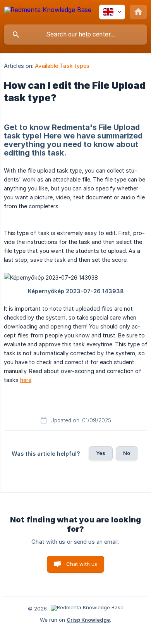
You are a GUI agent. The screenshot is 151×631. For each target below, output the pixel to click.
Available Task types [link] (62, 65)
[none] (47, 11)
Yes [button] (100, 453)
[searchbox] (75, 34)
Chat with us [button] (82, 564)
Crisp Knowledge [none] (88, 620)
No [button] (126, 453)
